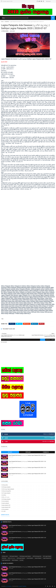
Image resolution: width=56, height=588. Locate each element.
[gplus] (50, 586)
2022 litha (4, 495)
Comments (46, 452)
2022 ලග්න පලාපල (5, 497)
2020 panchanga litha (6, 491)
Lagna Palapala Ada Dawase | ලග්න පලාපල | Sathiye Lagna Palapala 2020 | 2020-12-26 (27, 461)
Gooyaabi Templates (22, 586)
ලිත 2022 (4, 511)
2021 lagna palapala (6, 493)
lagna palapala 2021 (6, 505)
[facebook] (37, 1)
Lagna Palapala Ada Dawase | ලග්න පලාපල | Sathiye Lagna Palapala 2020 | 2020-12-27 (27, 455)
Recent (10, 452)
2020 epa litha (5, 485)
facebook (48, 339)
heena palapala (5, 501)
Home (2, 21)
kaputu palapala (5, 503)
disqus (52, 339)
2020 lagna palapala (6, 487)
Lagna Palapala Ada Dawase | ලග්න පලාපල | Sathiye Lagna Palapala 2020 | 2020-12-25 (27, 467)
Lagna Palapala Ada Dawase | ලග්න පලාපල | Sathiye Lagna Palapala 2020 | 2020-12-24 (27, 473)
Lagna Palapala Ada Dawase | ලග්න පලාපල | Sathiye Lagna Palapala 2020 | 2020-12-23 (27, 537)
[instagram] (43, 1)
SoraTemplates (8, 586)
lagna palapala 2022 (6, 507)
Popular (28, 452)
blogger (43, 339)
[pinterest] (41, 1)
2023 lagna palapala (6, 499)
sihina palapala (5, 509)
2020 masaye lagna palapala (8, 489)
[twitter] (39, 1)
